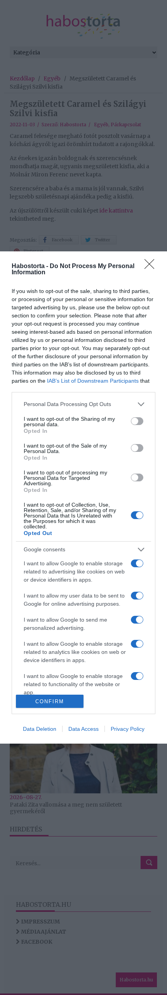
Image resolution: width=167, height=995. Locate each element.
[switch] (137, 421)
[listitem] (83, 404)
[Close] (151, 266)
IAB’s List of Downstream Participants (93, 381)
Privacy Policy (127, 729)
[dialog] (83, 497)
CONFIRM (49, 701)
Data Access (83, 729)
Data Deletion (39, 729)
